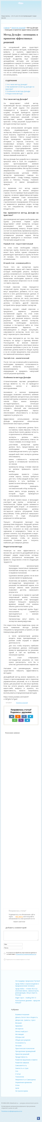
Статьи (18, 1074)
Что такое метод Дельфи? (16, 84)
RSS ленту (19, 917)
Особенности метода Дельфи (17, 91)
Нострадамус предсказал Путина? (27, 981)
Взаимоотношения (22, 1014)
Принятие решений (22, 702)
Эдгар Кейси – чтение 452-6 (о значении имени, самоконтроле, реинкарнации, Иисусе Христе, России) (27, 992)
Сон (16, 1071)
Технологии (19, 1077)
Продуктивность (21, 1057)
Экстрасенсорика (21, 1091)
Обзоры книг (20, 1037)
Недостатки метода (13, 93)
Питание (18, 1046)
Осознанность (20, 1043)
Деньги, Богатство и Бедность (26, 1017)
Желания (18, 1023)
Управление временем (23, 1082)
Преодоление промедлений (25, 1051)
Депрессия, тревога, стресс (25, 1020)
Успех (17, 1085)
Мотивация (19, 1034)
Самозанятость (21, 1065)
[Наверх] (38, 1118)
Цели (17, 1088)
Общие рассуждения (22, 1040)
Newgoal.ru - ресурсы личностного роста (12, 7)
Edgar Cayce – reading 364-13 (25, 998)
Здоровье (18, 1026)
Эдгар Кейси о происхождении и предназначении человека (27, 985)
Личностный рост (21, 1031)
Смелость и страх (21, 1068)
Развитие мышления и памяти (26, 1060)
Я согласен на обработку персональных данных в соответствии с (21, 953)
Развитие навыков (22, 1063)
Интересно (19, 1029)
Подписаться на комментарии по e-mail (18, 959)
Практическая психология (24, 1048)
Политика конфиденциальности (11, 1111)
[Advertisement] (21, 820)
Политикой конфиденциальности (26, 954)
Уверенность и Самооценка (25, 1080)
